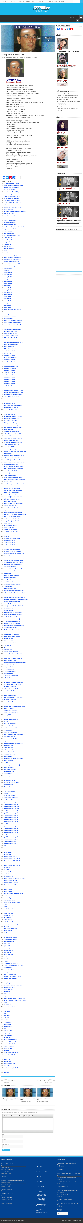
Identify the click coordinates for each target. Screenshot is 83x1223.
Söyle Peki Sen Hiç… (7, 1167)
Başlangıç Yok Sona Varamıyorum (12, 976)
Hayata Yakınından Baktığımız (11, 691)
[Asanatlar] (41, 9)
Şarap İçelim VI (7, 296)
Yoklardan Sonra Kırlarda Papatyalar (13, 614)
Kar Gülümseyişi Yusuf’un (10, 525)
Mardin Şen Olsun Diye (9, 664)
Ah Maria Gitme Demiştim (10, 348)
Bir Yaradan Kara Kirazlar (10, 699)
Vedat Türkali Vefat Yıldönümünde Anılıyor (68, 1190)
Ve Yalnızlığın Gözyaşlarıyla (11, 385)
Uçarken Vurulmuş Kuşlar (10, 643)
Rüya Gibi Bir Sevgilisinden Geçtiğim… (14, 564)
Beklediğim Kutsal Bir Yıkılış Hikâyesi (13, 606)
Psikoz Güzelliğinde (9, 248)
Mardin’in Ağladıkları (9, 656)
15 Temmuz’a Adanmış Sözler (11, 688)
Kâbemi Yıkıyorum (8, 789)
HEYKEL (39, 17)
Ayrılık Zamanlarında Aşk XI (11, 821)
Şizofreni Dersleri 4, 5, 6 (10, 884)
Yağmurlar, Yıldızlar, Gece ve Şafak (12, 1044)
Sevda (5, 847)
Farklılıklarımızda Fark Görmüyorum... (68, 51)
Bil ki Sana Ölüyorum (9, 213)
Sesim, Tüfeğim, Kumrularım (11, 1052)
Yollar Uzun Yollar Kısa (9, 534)
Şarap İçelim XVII (8, 272)
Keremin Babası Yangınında (11, 632)
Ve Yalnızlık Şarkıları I (9, 383)
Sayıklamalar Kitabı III (9, 780)
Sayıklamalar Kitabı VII (9, 542)
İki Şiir (5, 904)
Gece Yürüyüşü (7, 645)
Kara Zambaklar (8, 874)
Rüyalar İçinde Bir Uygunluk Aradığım (13, 468)
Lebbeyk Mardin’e (8, 673)
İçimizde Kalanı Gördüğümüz (11, 507)
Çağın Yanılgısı (7, 1033)
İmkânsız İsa (7, 867)
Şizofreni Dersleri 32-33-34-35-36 (12, 860)
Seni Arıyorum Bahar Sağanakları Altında (14, 226)
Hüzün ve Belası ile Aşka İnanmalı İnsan (14, 466)
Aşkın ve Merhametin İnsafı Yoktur (12, 684)
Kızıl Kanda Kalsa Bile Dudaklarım (12, 518)
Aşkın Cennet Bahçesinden (10, 215)
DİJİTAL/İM (50, 1)
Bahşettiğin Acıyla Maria (10, 194)
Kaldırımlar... (61, 190)
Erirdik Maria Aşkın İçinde (10, 331)
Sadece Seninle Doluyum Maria (11, 205)
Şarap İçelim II (7, 305)
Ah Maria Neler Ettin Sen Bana (11, 337)
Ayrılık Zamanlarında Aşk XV (11, 813)
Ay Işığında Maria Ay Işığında (10, 1098)
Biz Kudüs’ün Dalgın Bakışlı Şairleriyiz (13, 682)
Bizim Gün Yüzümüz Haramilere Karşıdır (14, 625)
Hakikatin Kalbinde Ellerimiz (11, 651)
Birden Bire (6, 1050)
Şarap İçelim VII (8, 294)
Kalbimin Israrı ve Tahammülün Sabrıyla (14, 462)
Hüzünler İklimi (7, 854)
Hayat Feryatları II (8, 311)
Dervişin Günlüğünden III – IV (11, 521)
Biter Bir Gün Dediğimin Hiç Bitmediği (13, 425)
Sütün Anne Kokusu (9, 1030)
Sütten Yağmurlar (8, 268)
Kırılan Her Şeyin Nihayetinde (11, 407)
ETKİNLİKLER (21, 1)
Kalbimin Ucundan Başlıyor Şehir (12, 911)
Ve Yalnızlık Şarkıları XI (9, 351)
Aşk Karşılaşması (8, 523)
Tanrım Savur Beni (8, 399)
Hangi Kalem (7, 1009)
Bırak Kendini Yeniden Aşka (11, 738)
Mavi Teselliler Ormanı (9, 791)
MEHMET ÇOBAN (63, 80)
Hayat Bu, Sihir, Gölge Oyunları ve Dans (14, 568)
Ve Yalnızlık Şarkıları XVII (10, 316)
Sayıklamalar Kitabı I (9, 876)
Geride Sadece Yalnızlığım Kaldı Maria (13, 185)
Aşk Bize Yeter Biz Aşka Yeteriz (11, 595)
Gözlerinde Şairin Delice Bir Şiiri (12, 538)
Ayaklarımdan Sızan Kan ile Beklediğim (14, 394)
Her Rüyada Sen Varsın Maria (11, 335)
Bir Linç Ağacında (8, 429)
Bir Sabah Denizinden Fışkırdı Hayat (13, 985)
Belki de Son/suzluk (6, 1197)
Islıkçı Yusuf (7, 536)
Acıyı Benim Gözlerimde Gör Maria (12, 329)
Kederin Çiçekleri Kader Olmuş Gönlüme (14, 717)
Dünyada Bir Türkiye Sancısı (11, 603)
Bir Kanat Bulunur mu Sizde (11, 719)
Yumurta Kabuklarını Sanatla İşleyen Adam (44, 1081)
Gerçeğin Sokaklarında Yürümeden (12, 412)
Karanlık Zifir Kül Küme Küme (11, 680)
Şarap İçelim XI (7, 285)
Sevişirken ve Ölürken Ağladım (11, 728)
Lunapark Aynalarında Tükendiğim (12, 765)
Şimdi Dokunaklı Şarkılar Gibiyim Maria (14, 327)
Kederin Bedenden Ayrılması (64, 1194)
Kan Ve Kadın (7, 1020)
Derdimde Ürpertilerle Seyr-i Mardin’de (13, 653)
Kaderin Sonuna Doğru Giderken (12, 457)
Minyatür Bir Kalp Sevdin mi (11, 963)
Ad (3, 1134)
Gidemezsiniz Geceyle (9, 414)
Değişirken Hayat (8, 756)
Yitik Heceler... (61, 164)
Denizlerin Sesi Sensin (9, 900)
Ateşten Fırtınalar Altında (10, 229)
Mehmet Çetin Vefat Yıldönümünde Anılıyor (12, 1180)
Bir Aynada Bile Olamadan (10, 420)
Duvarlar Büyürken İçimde (10, 928)
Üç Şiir (5, 906)
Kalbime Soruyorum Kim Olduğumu (13, 259)
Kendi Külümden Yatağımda (11, 582)
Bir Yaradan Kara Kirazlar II (10, 686)
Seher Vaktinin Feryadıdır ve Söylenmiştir (14, 734)
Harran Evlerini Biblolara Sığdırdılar (10, 1081)
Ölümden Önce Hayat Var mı (11, 505)
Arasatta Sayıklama (62, 1186)
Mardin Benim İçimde (9, 669)
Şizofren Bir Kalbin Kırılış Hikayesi (12, 257)
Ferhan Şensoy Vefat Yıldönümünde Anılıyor (68, 1173)
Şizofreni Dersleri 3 (8, 887)
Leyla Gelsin (7, 943)
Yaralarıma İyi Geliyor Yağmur (11, 409)
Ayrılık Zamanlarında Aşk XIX (11, 804)
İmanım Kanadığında (9, 969)
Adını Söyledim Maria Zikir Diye (12, 191)
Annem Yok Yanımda (9, 708)
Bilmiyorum (7, 980)
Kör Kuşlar (60, 1169)
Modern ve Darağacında (9, 475)
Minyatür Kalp (7, 1022)
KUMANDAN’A (5, 1172)
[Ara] (81, 1)
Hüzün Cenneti (7, 959)
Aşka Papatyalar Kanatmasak (11, 464)
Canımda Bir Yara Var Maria (10, 333)
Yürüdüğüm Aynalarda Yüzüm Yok (12, 584)
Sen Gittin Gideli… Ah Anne (11, 366)
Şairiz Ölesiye (7, 952)
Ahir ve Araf (7, 786)
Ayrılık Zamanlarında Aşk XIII (11, 817)
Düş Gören (6, 932)
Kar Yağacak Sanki (8, 436)
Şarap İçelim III (7, 303)
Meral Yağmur (62, 162)
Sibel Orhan (61, 132)
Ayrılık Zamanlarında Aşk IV (11, 837)
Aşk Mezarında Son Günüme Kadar (12, 551)
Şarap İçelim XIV (8, 279)
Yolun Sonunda (7, 253)
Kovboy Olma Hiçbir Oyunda (11, 1054)
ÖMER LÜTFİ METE (63, 203)
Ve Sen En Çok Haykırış (9, 948)
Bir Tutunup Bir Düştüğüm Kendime (13, 416)
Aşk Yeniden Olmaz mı (9, 736)
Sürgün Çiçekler (8, 930)
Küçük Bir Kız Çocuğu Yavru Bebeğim (13, 560)
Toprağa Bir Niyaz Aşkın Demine (12, 549)
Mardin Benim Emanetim (10, 671)
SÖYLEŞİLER (13, 1)
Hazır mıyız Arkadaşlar (7, 1202)
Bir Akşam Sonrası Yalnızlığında (12, 488)
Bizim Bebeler (7, 1061)
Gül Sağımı (6, 869)
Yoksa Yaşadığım (8, 579)
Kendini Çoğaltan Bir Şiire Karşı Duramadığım (15, 473)
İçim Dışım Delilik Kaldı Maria (11, 183)
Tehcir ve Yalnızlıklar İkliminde (11, 571)
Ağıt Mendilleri (7, 945)
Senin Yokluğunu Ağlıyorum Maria (12, 322)
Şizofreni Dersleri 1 (8, 891)
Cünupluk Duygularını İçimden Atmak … (14, 555)
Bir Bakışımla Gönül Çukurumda (12, 623)
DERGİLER (34, 1)
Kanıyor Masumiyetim (9, 752)
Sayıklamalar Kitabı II (9, 784)
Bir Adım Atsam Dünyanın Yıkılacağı (13, 512)
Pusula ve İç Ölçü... (63, 82)
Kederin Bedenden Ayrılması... (66, 66)
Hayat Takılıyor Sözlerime (10, 566)
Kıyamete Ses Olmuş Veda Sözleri (12, 486)
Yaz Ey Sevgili (7, 983)
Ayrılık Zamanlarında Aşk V (10, 834)
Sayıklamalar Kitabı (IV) (9, 608)
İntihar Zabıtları (7, 1024)
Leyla (5, 1028)
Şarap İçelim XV (8, 276)
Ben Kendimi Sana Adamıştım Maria (13, 320)
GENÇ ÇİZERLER (43, 1)
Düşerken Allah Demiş (9, 266)
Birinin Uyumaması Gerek (10, 704)
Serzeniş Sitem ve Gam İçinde (11, 396)
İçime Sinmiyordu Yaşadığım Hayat (12, 255)
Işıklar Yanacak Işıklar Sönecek (11, 431)
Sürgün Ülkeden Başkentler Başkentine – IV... (69, 220)
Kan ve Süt (6, 1072)
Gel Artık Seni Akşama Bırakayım (12, 621)
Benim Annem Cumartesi (10, 361)
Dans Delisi (6, 956)
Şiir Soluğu (6, 926)
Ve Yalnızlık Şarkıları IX (9, 359)
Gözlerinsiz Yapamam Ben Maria (12, 340)
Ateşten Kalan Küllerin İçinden (11, 510)
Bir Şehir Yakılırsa (8, 638)
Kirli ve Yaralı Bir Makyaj (10, 640)
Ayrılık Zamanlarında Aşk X (10, 823)
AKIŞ (10, 17)
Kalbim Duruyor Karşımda (10, 749)
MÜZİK (21, 17)
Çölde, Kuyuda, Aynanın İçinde (11, 1070)
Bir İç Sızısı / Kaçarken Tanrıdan (12, 499)
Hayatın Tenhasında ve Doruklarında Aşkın (14, 218)
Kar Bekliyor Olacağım (9, 795)
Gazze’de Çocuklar (8, 610)
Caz (5, 647)
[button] (4, 1116)
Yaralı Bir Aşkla (7, 246)
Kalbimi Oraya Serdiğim (10, 501)
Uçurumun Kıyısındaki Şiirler (11, 449)
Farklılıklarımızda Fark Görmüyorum (66, 1177)
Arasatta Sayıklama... (63, 149)
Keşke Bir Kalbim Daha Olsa (11, 440)
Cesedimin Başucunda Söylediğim (12, 619)
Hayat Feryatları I (8, 314)
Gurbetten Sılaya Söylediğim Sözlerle (13, 562)
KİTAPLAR (28, 1)
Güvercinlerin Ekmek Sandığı (11, 712)
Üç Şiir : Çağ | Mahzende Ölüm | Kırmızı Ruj (15, 1000)
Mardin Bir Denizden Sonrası (11, 675)
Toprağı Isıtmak (7, 852)
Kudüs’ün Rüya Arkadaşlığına (11, 492)
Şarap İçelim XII (8, 283)
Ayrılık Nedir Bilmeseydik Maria (11, 196)
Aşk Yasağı (6, 721)
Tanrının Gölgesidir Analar (10, 701)
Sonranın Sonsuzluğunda (10, 978)
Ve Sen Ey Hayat (8, 481)
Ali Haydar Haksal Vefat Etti (64, 1199)
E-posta (4, 1139)
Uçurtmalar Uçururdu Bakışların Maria (13, 324)
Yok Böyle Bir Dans (8, 954)
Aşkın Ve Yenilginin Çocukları (11, 782)
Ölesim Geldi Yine (8, 747)
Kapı (5, 1013)
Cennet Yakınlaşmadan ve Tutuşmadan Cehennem (16, 484)
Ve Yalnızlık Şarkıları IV (9, 377)
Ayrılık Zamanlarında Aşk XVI (11, 810)
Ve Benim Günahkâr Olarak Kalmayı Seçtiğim (15, 592)
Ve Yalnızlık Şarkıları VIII (10, 364)
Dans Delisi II (7, 935)
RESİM (32, 17)
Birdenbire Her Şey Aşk (7, 1193)
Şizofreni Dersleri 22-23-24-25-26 (12, 865)
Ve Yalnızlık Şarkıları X (9, 355)
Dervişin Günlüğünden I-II (10, 529)
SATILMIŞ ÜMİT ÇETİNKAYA (66, 65)
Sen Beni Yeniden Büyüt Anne (11, 261)
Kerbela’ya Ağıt (7, 677)
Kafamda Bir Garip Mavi (10, 769)
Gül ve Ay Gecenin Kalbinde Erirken (13, 442)
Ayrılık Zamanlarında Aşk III (11, 839)
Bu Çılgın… (4, 1176)
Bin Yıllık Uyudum (8, 1037)
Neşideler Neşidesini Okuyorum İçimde (13, 392)
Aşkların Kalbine (8, 773)
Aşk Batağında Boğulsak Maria (11, 198)
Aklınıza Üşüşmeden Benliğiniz (11, 418)
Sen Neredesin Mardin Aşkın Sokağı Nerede (15, 662)
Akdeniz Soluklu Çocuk (9, 941)
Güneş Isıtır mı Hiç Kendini (10, 732)
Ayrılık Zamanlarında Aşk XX (11, 802)
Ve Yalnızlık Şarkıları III (9, 379)
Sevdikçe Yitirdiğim (9, 895)
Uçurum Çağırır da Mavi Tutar (11, 797)
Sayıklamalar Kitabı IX (9, 403)
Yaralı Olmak (7, 1015)
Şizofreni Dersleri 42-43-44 (10, 856)
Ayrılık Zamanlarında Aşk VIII (11, 828)
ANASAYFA (4, 17)
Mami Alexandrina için (7, 1189)
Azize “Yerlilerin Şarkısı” (7, 1163)
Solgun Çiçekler (8, 871)
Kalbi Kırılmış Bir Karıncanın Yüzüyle (13, 427)
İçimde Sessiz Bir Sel (9, 239)
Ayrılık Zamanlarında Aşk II (10, 841)
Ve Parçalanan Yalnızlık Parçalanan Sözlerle (15, 388)
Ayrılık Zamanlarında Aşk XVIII (11, 806)
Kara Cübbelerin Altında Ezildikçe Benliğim (14, 558)
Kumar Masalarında (8, 453)
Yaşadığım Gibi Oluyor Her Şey (11, 634)
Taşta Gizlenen (7, 1017)
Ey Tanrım (6, 270)
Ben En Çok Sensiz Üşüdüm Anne (12, 309)
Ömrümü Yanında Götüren (10, 220)
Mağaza (73, 17)
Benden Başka (7, 776)
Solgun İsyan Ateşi (8, 913)
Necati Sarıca (19, 57)
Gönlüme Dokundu (8, 915)
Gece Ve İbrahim (8, 1035)
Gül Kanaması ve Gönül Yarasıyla (12, 235)
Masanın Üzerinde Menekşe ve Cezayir (13, 965)
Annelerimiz (7, 1059)
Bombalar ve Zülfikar (9, 1046)
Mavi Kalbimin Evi (8, 799)
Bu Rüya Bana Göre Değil (10, 588)
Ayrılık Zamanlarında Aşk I (10, 843)
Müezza (5, 961)
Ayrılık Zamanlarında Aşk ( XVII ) (12, 808)
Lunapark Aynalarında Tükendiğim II (13, 490)
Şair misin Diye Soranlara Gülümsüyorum (14, 706)
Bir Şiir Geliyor (7, 993)
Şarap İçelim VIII (8, 292)
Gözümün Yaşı (7, 244)
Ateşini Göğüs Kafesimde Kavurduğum (13, 697)
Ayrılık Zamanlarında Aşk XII (11, 819)
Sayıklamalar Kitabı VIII (9, 540)
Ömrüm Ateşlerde (8, 231)
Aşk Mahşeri (7, 762)
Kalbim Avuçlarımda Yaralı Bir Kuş (12, 1057)
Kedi (5, 845)
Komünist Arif (7, 573)
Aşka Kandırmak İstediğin (10, 939)
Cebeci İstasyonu (8, 967)
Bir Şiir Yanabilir (8, 693)
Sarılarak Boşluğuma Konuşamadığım (13, 743)
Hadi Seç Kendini (8, 919)
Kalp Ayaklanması (8, 741)
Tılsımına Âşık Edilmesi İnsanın (12, 601)
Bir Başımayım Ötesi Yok (10, 577)
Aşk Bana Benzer (8, 778)
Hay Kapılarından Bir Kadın (10, 937)
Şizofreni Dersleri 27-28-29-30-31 (12, 863)
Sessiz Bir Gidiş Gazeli (7, 1184)
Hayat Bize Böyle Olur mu (10, 725)
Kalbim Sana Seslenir (9, 767)
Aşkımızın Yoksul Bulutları (10, 1041)
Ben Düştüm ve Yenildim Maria (11, 187)
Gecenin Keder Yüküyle (9, 446)
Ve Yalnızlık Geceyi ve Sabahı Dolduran (13, 390)
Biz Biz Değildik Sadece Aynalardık (12, 630)
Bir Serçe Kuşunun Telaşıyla (11, 422)
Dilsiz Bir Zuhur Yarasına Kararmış (12, 516)
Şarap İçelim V (7, 298)
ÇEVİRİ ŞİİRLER (5, 1)
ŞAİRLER (66, 17)
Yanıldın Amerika (8, 1048)
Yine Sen (6, 250)
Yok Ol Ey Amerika (8, 950)
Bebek (5, 850)
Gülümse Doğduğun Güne (10, 710)
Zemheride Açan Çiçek (9, 1063)
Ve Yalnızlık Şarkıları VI (9, 370)
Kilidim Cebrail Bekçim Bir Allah (12, 636)
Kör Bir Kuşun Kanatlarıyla (10, 357)
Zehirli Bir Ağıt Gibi (8, 318)
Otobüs (5, 1002)
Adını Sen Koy (7, 898)
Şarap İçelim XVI (8, 274)
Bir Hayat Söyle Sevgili (9, 987)
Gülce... (59, 205)
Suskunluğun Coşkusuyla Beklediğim (13, 405)
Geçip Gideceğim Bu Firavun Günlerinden (14, 460)
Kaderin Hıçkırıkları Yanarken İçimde (13, 401)
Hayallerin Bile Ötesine (9, 222)
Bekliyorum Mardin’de (9, 667)
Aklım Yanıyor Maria (9, 346)
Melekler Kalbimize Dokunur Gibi (12, 263)
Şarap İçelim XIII (8, 281)
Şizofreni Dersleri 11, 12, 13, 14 (11, 880)
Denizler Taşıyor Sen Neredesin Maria (13, 342)
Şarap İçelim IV (7, 300)
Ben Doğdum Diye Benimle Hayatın (12, 531)
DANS (27, 17)
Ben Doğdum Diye (8, 745)
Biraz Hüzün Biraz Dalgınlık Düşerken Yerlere (15, 514)
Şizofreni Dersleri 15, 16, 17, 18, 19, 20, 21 (14, 878)
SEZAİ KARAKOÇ (63, 218)
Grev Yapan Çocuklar (9, 375)
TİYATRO (45, 17)
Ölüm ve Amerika (8, 1065)
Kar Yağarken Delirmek (9, 1007)
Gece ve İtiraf (7, 1011)
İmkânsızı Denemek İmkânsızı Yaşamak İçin (15, 451)
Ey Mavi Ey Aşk (7, 793)
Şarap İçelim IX (7, 290)
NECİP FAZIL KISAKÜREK (66, 188)
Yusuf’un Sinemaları (9, 908)
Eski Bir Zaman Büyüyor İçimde (12, 902)
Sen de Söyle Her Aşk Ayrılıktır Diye (13, 438)
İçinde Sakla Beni (8, 730)
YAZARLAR (58, 17)
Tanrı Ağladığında (8, 972)
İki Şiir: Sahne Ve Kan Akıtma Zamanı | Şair (14, 998)
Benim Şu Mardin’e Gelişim (11, 660)
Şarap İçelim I (7, 307)
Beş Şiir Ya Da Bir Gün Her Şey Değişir (13, 893)
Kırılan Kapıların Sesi (9, 922)
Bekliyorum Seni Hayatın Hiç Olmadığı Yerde (15, 211)
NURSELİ (60, 50)
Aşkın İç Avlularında (9, 714)
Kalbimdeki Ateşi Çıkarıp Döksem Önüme (14, 455)
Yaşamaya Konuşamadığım (10, 494)
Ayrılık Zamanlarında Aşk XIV (11, 815)
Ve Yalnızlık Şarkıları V (9, 372)
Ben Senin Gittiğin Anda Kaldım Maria (13, 202)
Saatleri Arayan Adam (9, 527)
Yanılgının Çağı (7, 1004)
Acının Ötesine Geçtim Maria (11, 344)
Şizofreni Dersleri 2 (8, 889)
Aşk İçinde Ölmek (8, 242)
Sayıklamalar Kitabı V (9, 547)
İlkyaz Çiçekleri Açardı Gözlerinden (12, 207)
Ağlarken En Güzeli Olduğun (11, 616)
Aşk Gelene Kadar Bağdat (10, 723)
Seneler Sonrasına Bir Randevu (11, 575)
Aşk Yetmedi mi (8, 917)
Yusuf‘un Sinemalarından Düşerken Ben (14, 553)
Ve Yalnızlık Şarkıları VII (10, 368)
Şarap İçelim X (7, 287)
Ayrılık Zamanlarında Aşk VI (11, 832)
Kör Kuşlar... (61, 133)
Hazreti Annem (7, 353)
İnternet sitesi (5, 1144)
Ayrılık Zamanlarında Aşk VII (11, 830)
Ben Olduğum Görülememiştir (11, 924)
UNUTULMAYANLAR (59, 1)
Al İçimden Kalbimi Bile (10, 224)
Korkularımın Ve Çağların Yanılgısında (13, 758)
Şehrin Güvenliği (8, 1026)
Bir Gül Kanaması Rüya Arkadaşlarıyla (13, 503)
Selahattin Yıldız (62, 147)
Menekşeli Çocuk (8, 586)
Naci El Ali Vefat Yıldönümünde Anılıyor (67, 1182)
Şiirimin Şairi (7, 991)
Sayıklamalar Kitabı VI (9, 545)
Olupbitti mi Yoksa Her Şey (10, 627)
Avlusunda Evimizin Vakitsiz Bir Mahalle (14, 590)
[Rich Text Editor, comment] (28, 1124)
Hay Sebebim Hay (8, 989)
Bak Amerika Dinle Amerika (10, 1039)
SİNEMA (51, 17)
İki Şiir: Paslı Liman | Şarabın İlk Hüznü (14, 996)
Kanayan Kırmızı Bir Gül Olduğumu (12, 470)
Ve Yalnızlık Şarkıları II (9, 381)
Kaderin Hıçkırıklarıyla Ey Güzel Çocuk (13, 433)
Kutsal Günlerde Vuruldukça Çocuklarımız (14, 479)
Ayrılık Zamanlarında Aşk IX (11, 826)
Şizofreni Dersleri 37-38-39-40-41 (12, 858)
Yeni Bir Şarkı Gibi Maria (10, 189)
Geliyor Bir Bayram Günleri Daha (12, 444)
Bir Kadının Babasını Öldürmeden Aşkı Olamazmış (16, 599)
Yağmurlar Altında (8, 209)
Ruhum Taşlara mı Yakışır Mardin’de (13, 658)
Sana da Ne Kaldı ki (8, 649)
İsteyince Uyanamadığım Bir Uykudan (13, 477)
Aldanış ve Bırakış (8, 760)
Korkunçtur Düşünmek (9, 754)
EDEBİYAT (15, 17)
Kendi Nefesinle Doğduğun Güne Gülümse (14, 597)
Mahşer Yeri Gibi (8, 237)
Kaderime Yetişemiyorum (10, 974)
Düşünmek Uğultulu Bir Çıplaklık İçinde (14, 497)
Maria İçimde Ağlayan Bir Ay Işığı (12, 200)
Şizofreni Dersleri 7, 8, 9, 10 (11, 882)
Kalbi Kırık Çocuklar (9, 233)
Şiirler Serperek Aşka (9, 771)
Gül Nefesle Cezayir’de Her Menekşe (13, 1068)
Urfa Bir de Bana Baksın (10, 695)
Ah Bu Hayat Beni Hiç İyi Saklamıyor (13, 612)
